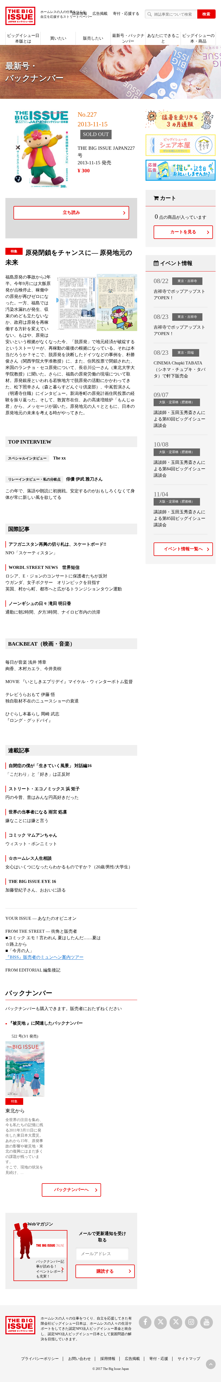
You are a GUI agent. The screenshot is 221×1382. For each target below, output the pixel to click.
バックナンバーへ (71, 1189)
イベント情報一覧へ (183, 548)
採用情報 (107, 1359)
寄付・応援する (126, 14)
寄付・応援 (158, 1359)
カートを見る (183, 231)
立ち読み (71, 212)
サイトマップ (189, 1359)
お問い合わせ (79, 1359)
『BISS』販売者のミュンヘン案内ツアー (44, 957)
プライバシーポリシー (40, 1359)
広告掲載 (100, 14)
